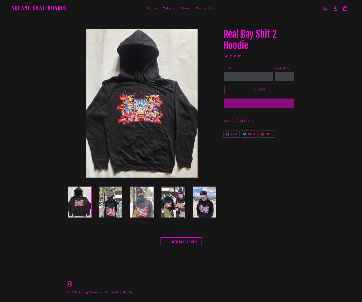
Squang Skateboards (39, 8)
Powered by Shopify (119, 292)
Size (227, 68)
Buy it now (259, 103)
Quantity (282, 68)
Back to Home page (184, 242)
